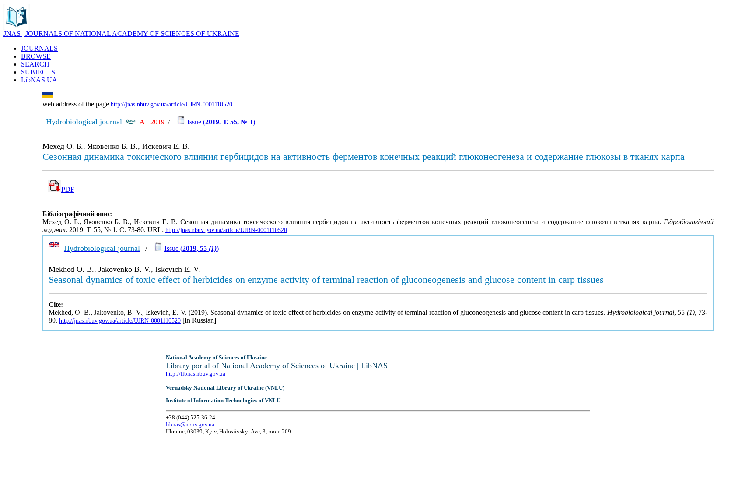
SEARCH (35, 64)
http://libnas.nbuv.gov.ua (195, 373)
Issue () (221, 122)
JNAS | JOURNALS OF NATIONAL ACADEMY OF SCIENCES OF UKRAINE (121, 33)
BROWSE (36, 56)
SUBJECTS (38, 72)
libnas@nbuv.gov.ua (190, 424)
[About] (17, 27)
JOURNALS (39, 48)
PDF (67, 189)
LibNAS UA (39, 80)
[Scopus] (131, 122)
